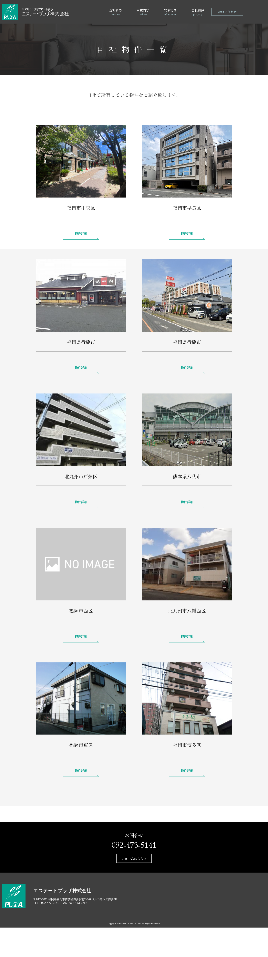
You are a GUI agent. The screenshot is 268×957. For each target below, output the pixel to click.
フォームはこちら (134, 858)
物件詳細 (81, 233)
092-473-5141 (134, 844)
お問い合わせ (227, 11)
